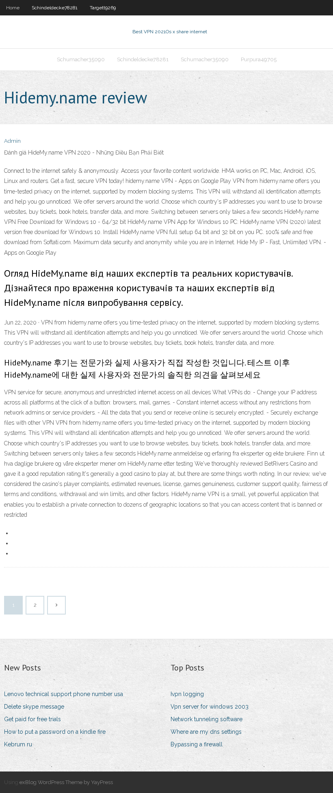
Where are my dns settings (206, 732)
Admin (12, 141)
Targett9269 (103, 8)
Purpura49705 (259, 59)
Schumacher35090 (81, 59)
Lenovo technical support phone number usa (63, 694)
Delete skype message (34, 706)
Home (12, 8)
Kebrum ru (18, 744)
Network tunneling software (206, 719)
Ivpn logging (187, 694)
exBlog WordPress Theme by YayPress (66, 782)
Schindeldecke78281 (55, 8)
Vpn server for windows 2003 (210, 706)
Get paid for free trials (32, 719)
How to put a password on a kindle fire (55, 732)
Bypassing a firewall (197, 744)
